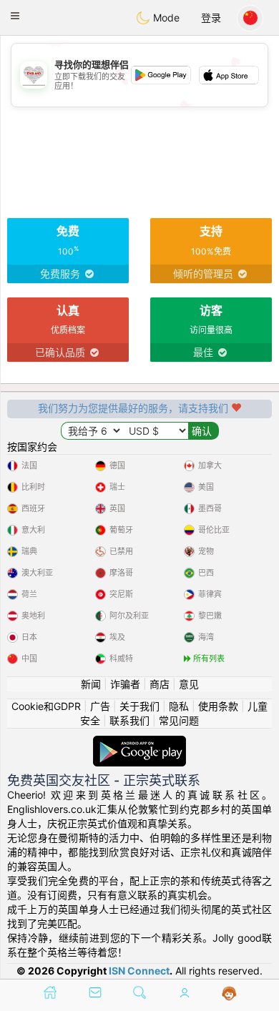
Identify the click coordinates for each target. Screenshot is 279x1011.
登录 (211, 17)
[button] (15, 15)
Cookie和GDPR (46, 706)
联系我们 (129, 720)
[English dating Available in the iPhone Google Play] (139, 742)
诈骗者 (125, 684)
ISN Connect (139, 971)
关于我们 (139, 706)
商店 (160, 684)
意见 (189, 684)
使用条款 (218, 706)
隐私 (179, 706)
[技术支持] (229, 994)
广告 (100, 706)
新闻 (91, 684)
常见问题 (179, 720)
